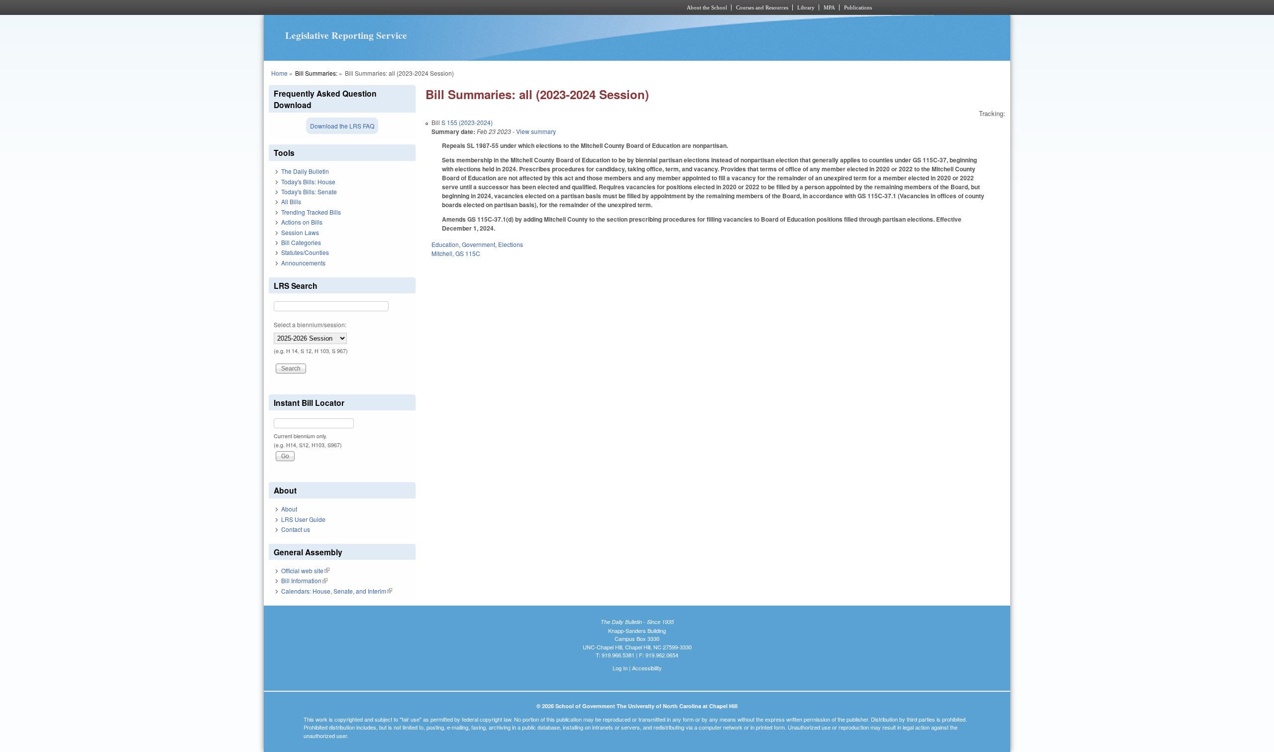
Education (445, 244)
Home (279, 73)
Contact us (295, 529)
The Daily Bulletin (305, 171)
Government (478, 244)
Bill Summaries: (316, 73)
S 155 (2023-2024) (467, 122)
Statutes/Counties (305, 252)
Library (806, 7)
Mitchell (441, 253)
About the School (707, 7)
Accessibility (647, 668)
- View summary (533, 131)
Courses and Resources (762, 7)
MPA (829, 7)
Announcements (303, 262)
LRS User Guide (303, 519)
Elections (510, 244)
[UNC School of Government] (505, 7)
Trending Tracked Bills (311, 212)
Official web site (305, 570)
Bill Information (304, 580)
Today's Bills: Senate (309, 191)
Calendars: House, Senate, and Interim (336, 591)
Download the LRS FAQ (342, 126)
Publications (858, 7)
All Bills (291, 201)
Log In (620, 668)
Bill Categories (301, 242)
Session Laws (300, 232)
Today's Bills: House (308, 181)
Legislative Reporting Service (346, 35)
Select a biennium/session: (310, 324)
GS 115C (467, 253)
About (289, 508)
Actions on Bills (301, 222)
